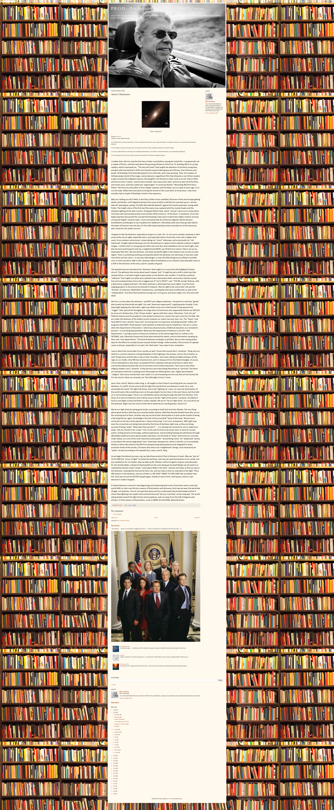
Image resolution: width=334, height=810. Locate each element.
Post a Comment (117, 514)
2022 (114, 760)
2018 (114, 771)
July (116, 737)
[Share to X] (132, 505)
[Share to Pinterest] (135, 505)
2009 (114, 791)
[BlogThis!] (130, 505)
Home (155, 517)
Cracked (122, 655)
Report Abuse (115, 702)
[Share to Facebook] (133, 505)
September (117, 732)
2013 (114, 783)
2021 (114, 763)
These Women (115, 525)
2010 (114, 788)
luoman (170, 798)
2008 (114, 794)
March (116, 747)
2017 (114, 773)
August (116, 734)
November (117, 717)
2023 (114, 758)
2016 (114, 776)
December (117, 714)
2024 (114, 755)
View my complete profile (211, 113)
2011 (114, 786)
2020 (114, 766)
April (116, 745)
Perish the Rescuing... (125, 646)
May (116, 742)
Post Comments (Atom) (123, 520)
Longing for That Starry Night (121, 724)
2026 (114, 710)
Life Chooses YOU (124, 664)
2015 (114, 778)
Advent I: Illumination (119, 719)
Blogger (180, 798)
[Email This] (128, 505)
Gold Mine (116, 726)
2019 (114, 768)
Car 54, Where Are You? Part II (121, 721)
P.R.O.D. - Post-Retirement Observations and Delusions (157, 8)
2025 (114, 712)
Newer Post (114, 517)
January (117, 752)
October (117, 729)
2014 (114, 781)
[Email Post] (125, 505)
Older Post (197, 517)
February (117, 750)
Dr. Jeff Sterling (211, 101)
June (116, 739)
